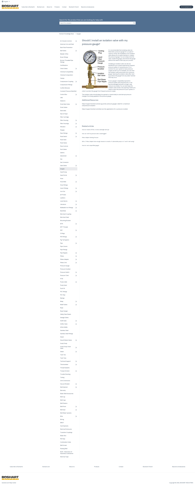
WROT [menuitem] (62, 422)
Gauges (78, 34)
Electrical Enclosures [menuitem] (66, 429)
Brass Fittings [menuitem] (64, 57)
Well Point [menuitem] (63, 406)
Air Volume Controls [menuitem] (66, 41)
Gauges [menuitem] (62, 169)
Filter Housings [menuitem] (64, 123)
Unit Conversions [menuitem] (65, 380)
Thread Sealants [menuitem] (65, 368)
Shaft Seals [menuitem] (63, 321)
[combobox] (96, 23)
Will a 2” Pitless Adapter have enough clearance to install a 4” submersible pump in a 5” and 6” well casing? (108, 141)
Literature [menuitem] (63, 204)
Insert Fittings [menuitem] (64, 188)
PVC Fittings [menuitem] (63, 291)
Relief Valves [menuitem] (63, 304)
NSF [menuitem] (61, 230)
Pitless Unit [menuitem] (63, 262)
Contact (64, 7)
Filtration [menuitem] (62, 127)
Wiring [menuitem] (62, 419)
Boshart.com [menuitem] (46, 466)
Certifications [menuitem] (64, 65)
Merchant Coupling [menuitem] (65, 214)
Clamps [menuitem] (62, 78)
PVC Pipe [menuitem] (62, 295)
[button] (76, 41)
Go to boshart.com (186, 7)
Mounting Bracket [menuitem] (65, 220)
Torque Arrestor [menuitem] (65, 371)
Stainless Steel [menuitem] (64, 330)
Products (57, 7)
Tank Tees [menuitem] (63, 358)
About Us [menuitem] (72, 466)
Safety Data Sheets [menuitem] (65, 314)
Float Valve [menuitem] (63, 139)
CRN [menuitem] (61, 97)
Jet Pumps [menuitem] (63, 194)
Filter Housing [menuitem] (64, 120)
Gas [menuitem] (61, 159)
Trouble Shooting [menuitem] (65, 374)
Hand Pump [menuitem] (63, 172)
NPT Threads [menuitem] (64, 227)
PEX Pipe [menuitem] (62, 439)
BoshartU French (74, 7)
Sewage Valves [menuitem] (64, 317)
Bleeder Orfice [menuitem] (64, 54)
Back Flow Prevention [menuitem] (66, 47)
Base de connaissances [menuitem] (178, 466)
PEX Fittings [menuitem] (63, 237)
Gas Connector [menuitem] (64, 162)
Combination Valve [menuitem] (65, 442)
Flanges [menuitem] (62, 130)
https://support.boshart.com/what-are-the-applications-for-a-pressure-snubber (105, 109)
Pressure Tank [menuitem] (64, 275)
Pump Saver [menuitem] (63, 285)
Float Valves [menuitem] (63, 143)
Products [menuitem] (96, 466)
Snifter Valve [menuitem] (63, 324)
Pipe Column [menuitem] (63, 246)
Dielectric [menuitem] (62, 101)
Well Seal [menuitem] (62, 410)
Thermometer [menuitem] (64, 364)
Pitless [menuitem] (62, 256)
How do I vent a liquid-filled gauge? (90, 145)
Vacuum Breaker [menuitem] (65, 384)
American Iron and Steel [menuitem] (67, 44)
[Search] (134, 23)
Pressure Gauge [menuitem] (64, 266)
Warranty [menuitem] (63, 390)
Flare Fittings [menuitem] (64, 133)
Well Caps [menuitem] (63, 400)
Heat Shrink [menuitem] (63, 175)
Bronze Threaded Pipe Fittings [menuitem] (66, 61)
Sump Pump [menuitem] (63, 343)
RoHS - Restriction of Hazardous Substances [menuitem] (66, 452)
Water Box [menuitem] (63, 435)
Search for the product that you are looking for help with (81, 20)
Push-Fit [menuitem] (62, 288)
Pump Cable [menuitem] (63, 282)
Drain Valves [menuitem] (63, 107)
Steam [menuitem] (62, 337)
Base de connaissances (87, 7)
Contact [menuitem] (121, 466)
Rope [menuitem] (61, 308)
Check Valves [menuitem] (64, 68)
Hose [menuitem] (61, 178)
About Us (49, 7)
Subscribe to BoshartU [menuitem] (16, 466)
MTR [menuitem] (61, 224)
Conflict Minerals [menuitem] (65, 88)
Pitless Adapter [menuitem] (64, 259)
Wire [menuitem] (61, 416)
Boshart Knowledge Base (66, 34)
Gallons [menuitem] (62, 152)
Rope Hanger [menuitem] (64, 311)
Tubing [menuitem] (62, 377)
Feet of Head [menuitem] (63, 114)
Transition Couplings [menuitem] (66, 432)
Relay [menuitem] (61, 301)
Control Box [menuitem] (63, 94)
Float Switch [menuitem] (63, 136)
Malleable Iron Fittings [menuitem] (66, 207)
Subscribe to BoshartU (28, 7)
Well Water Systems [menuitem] (65, 413)
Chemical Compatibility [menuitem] (66, 72)
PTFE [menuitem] (61, 279)
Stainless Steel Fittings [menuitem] (66, 333)
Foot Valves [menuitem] (63, 149)
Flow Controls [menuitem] (64, 146)
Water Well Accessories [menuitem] (66, 393)
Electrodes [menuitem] (63, 110)
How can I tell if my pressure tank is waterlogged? (94, 133)
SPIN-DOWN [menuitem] (63, 327)
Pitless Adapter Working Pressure (90, 137)
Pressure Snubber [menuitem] (65, 269)
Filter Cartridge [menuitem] (64, 117)
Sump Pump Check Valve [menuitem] (65, 347)
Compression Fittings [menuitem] (66, 85)
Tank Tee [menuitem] (63, 355)
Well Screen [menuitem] (63, 445)
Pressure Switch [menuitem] (64, 272)
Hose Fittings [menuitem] (64, 185)
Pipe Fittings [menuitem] (63, 249)
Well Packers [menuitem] (63, 403)
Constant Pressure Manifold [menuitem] (68, 91)
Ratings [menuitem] (62, 298)
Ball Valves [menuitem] (63, 50)
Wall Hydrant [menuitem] (64, 387)
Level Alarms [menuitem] (63, 201)
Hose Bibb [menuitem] (63, 182)
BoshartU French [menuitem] (148, 466)
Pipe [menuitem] (61, 243)
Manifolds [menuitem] (63, 211)
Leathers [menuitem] (62, 198)
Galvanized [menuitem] (63, 156)
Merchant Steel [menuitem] (64, 217)
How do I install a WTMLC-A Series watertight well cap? (95, 129)
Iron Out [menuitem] (62, 191)
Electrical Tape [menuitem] (64, 457)
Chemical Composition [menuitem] (66, 75)
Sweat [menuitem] (62, 351)
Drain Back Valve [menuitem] (65, 104)
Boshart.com (40, 7)
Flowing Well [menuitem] (63, 448)
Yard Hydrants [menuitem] (64, 426)
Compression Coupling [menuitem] (66, 81)
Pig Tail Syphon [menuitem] (64, 240)
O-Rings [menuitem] (62, 233)
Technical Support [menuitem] (65, 361)
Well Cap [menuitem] (62, 397)
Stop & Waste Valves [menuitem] (66, 340)
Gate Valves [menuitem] (63, 165)
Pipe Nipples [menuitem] (63, 253)
